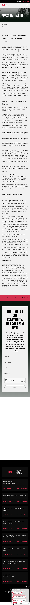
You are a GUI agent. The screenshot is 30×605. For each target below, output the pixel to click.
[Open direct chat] (26, 587)
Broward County (8, 298)
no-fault (15, 47)
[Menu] (26, 5)
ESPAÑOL (19, 1)
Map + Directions (22, 488)
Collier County (21, 298)
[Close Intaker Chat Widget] (29, 587)
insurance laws (21, 47)
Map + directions (22, 541)
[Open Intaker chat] (14, 604)
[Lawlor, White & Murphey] (5, 5)
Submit (15, 387)
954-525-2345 (25, 1)
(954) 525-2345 (7, 501)
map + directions (22, 501)
